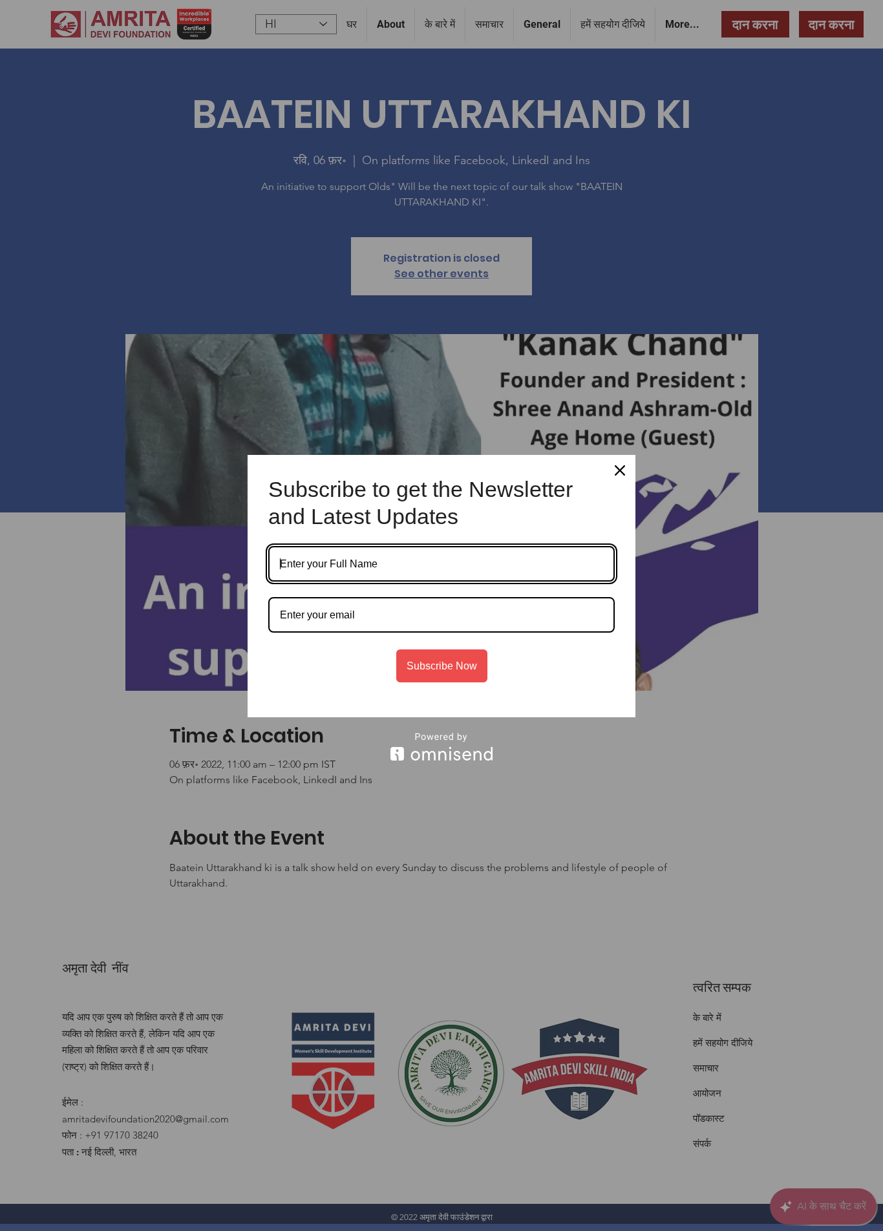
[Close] (619, 470)
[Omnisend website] (441, 746)
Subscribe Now (442, 665)
